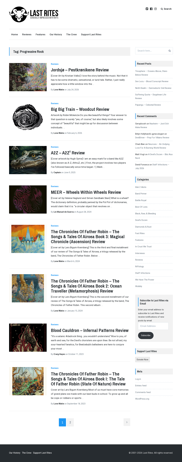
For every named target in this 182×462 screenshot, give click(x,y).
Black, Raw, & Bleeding (145, 213)
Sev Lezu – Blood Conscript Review (151, 81)
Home (14, 34)
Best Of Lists (141, 207)
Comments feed (143, 392)
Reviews (26, 34)
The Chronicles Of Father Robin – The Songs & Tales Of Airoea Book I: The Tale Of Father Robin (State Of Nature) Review (88, 379)
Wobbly (138, 286)
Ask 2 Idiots (140, 187)
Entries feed (140, 385)
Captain (57, 172)
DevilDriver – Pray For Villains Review (152, 137)
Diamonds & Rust (143, 227)
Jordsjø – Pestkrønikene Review (80, 70)
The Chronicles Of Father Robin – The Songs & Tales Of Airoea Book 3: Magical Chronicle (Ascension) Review (88, 237)
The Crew (71, 34)
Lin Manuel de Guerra (64, 212)
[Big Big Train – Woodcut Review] (28, 116)
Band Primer (141, 193)
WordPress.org (142, 399)
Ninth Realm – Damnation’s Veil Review (153, 88)
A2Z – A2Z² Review (68, 153)
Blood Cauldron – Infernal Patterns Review (90, 330)
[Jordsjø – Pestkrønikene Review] (28, 77)
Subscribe (145, 335)
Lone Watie (59, 90)
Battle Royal (140, 200)
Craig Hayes (60, 354)
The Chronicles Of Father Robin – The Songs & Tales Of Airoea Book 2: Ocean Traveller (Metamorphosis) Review (86, 286)
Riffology (139, 266)
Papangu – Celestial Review (148, 105)
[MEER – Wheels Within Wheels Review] (28, 199)
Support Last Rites (91, 34)
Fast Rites (140, 233)
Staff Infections (142, 273)
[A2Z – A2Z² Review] (28, 160)
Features (40, 34)
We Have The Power (144, 279)
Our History (56, 34)
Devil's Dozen (141, 220)
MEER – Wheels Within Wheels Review (86, 192)
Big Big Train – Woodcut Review (80, 109)
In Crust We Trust (143, 246)
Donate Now (142, 359)
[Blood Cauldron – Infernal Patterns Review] (28, 338)
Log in (138, 379)
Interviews (140, 253)
